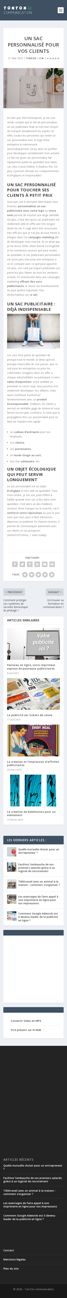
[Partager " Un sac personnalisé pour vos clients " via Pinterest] (30, 564)
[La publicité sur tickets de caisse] (33, 694)
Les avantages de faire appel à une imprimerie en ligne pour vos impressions (38, 900)
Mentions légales (14, 1259)
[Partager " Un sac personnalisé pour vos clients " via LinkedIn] (37, 564)
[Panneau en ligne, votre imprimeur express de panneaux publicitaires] (33, 644)
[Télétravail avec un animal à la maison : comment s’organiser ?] (11, 884)
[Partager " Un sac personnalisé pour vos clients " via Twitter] (22, 564)
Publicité (31, 58)
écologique (13, 490)
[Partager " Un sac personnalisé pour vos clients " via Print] (52, 564)
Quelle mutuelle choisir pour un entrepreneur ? (38, 851)
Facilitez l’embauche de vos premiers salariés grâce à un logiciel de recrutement (36, 868)
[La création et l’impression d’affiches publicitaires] (33, 740)
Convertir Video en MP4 (26, 1021)
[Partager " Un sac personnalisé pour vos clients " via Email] (44, 564)
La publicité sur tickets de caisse (29, 715)
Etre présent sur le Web (26, 1030)
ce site (33, 294)
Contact (8, 1250)
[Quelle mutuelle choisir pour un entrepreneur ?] (11, 851)
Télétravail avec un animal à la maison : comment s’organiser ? (39, 883)
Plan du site (11, 1268)
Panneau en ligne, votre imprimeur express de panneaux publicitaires (31, 666)
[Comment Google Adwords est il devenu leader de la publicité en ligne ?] (11, 916)
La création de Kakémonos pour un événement (31, 813)
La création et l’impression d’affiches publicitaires (33, 763)
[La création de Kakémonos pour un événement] (33, 790)
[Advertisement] (33, 971)
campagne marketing (41, 237)
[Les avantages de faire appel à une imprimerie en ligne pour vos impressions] (11, 899)
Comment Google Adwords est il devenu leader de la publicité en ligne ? (38, 917)
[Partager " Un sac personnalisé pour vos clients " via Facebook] (15, 564)
